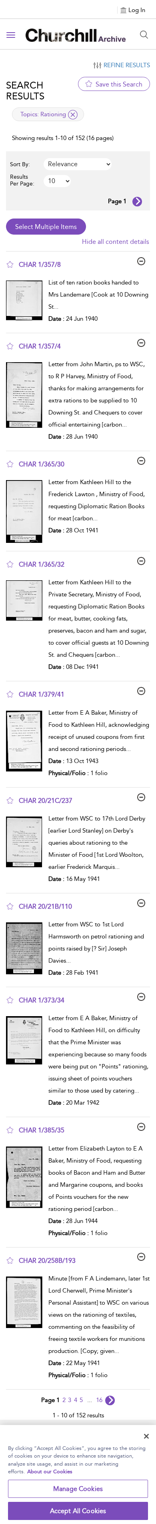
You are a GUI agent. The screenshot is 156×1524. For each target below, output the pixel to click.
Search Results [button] (25, 90)
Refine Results (127, 65)
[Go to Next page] (137, 201)
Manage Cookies (78, 1489)
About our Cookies (49, 1471)
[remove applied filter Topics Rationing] (73, 115)
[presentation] (24, 302)
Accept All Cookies (78, 1511)
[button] (10, 264)
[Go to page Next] (110, 1400)
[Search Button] (144, 35)
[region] (78, 1474)
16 (99, 1400)
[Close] (146, 1436)
